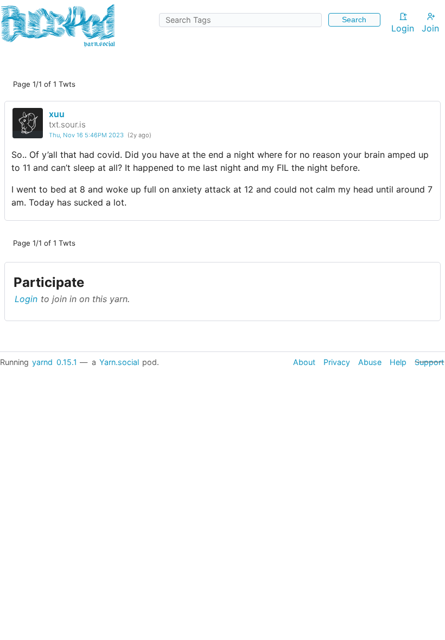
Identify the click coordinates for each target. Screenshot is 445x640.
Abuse (370, 362)
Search (354, 19)
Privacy (336, 362)
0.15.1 (66, 362)
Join (430, 28)
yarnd (42, 362)
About (304, 362)
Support (429, 362)
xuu (57, 113)
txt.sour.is (67, 124)
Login (402, 28)
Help (398, 362)
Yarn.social (119, 362)
